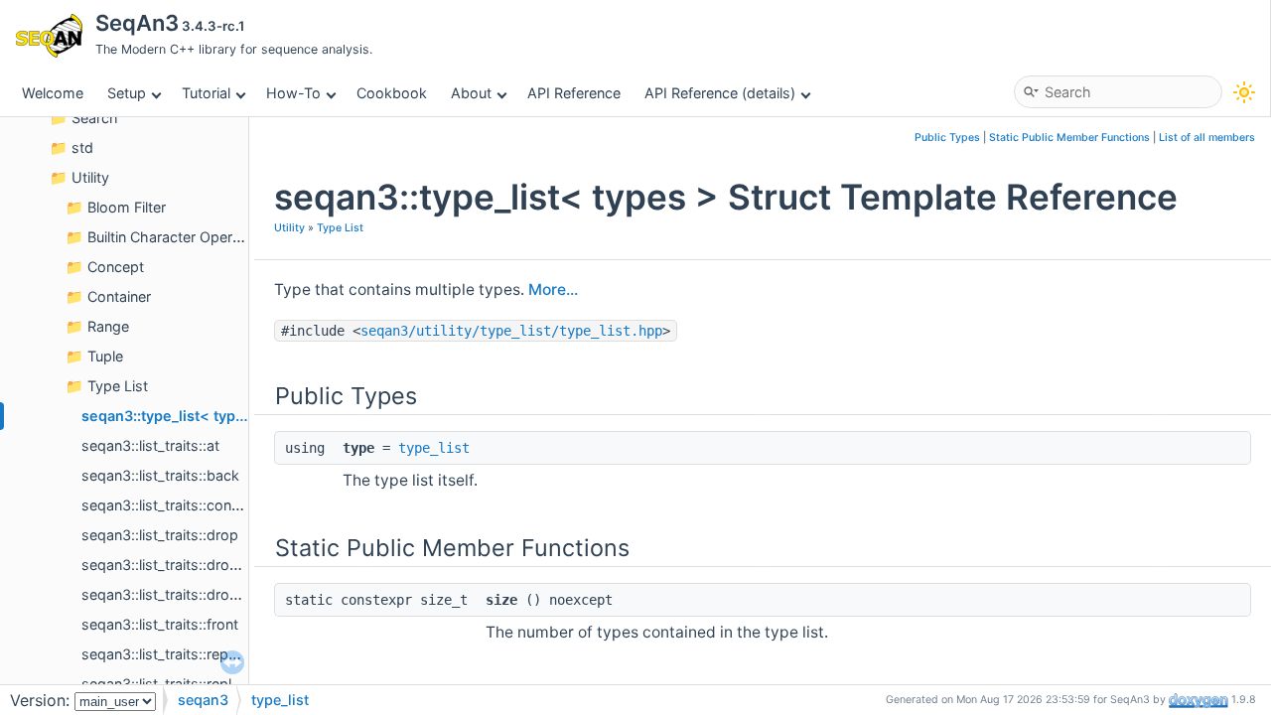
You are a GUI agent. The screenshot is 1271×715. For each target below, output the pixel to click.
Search (94, 117)
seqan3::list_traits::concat (166, 505)
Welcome (52, 92)
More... (553, 289)
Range (108, 326)
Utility (90, 177)
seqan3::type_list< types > (173, 415)
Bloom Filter (126, 207)
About (471, 92)
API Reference (574, 92)
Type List (117, 385)
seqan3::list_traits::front (159, 624)
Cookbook (391, 92)
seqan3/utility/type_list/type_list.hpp (511, 331)
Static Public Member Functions (1069, 137)
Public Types (947, 137)
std (82, 147)
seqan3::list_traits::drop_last (175, 594)
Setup (126, 92)
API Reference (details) (719, 92)
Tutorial (206, 92)
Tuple (105, 356)
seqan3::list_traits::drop (159, 534)
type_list (434, 448)
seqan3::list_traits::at (150, 445)
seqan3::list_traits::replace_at (178, 683)
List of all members (1207, 137)
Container (119, 296)
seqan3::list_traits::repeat (165, 653)
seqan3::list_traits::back (160, 475)
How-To (293, 92)
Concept (115, 266)
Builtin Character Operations (180, 236)
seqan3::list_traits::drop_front (179, 564)
